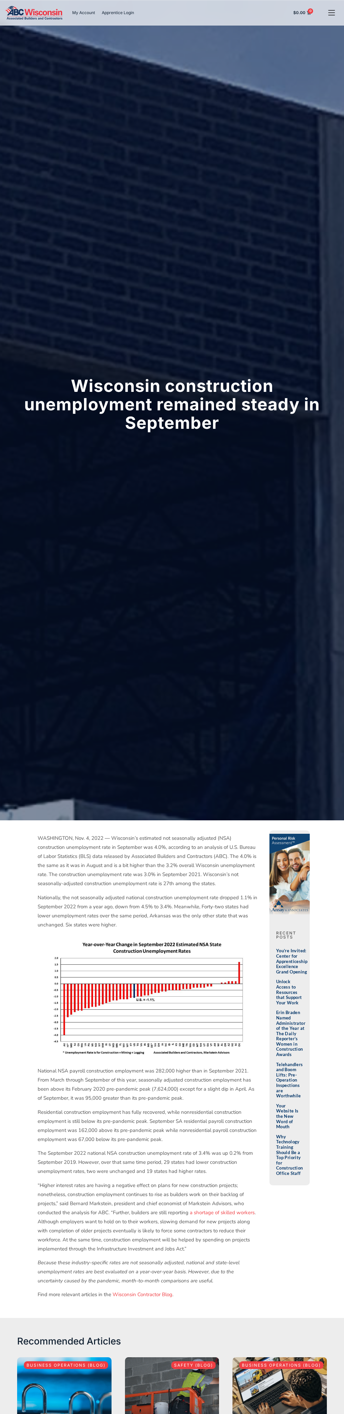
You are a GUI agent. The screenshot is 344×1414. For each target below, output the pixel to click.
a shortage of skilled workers (222, 1212)
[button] (331, 13)
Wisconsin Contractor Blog (142, 1294)
